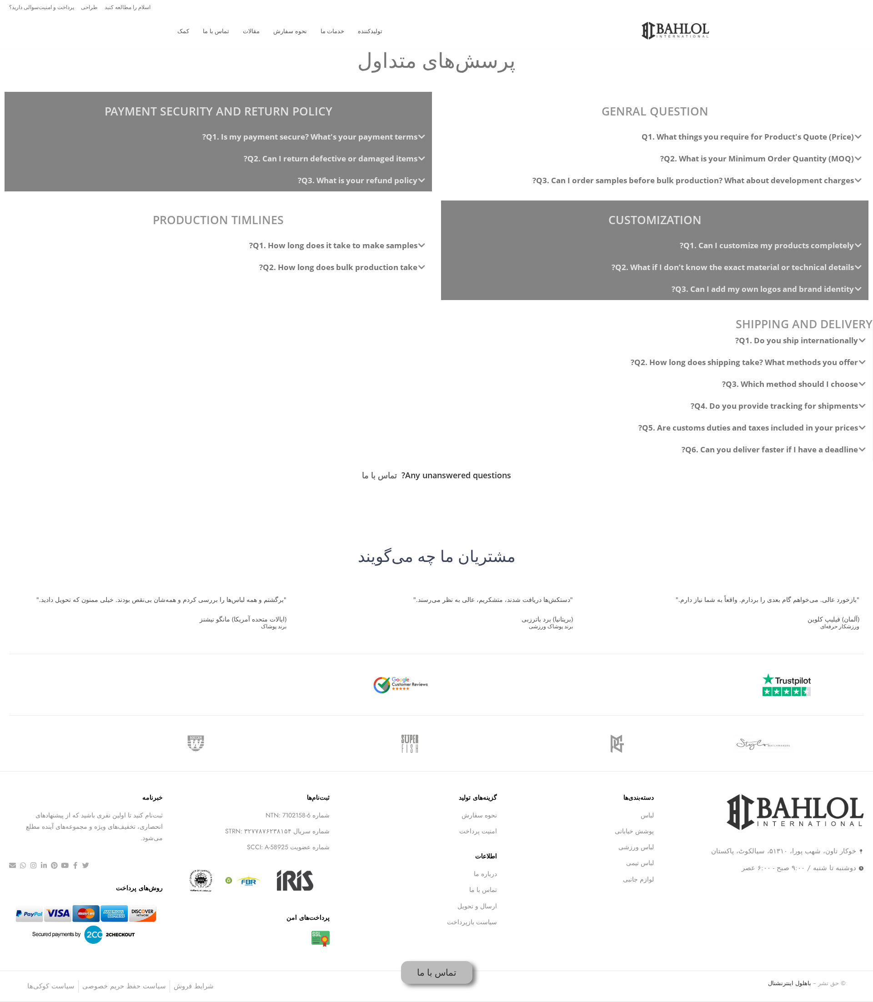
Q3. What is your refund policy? (357, 180)
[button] (654, 137)
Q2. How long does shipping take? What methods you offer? (744, 362)
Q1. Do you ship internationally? (796, 340)
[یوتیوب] (64, 865)
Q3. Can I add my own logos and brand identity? (763, 289)
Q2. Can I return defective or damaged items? (330, 158)
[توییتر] (85, 865)
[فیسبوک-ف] (75, 865)
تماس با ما (379, 475)
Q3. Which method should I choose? (790, 384)
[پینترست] (54, 865)
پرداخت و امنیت (56, 7)
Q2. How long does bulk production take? (338, 267)
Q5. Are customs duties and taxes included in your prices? (748, 427)
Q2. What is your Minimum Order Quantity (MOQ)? (757, 158)
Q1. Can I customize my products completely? (767, 245)
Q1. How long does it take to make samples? (333, 245)
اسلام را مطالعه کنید (128, 7)
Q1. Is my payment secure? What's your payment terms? (309, 136)
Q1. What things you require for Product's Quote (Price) (748, 136)
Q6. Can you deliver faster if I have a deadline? (770, 449)
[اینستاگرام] (33, 865)
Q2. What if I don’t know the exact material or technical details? (733, 267)
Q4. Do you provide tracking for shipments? (774, 406)
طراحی (89, 7)
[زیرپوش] (12, 865)
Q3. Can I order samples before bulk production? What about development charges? (693, 180)
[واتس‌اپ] (23, 865)
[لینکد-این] (43, 865)
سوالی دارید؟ (24, 7)
